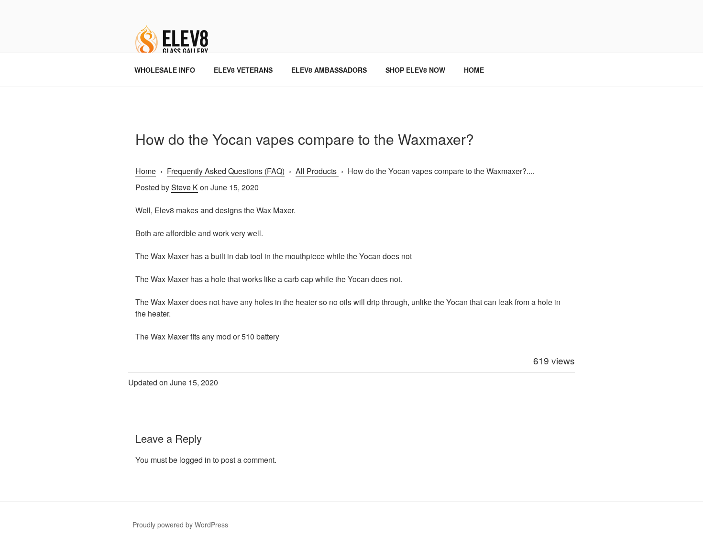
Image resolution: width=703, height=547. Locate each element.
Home (145, 170)
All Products (317, 170)
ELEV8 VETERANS (243, 70)
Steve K (184, 187)
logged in (195, 459)
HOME (474, 70)
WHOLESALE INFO (164, 70)
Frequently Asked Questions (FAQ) (226, 170)
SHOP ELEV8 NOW (415, 70)
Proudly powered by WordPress (180, 524)
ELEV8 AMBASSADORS (329, 70)
